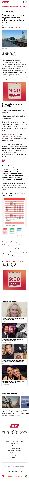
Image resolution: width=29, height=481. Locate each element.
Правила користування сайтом (14, 468)
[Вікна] (5, 2)
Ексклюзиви (5, 6)
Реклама (14, 457)
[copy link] (14, 54)
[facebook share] (3, 54)
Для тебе (5, 11)
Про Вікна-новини (14, 448)
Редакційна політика (14, 450)
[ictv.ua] (19, 476)
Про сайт (14, 446)
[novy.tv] (26, 476)
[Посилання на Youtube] (12, 432)
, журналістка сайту (12, 25)
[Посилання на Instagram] (16, 432)
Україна (20, 261)
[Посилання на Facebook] (8, 432)
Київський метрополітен (10, 136)
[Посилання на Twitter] (21, 432)
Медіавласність (14, 453)
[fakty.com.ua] (10, 476)
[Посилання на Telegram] (4, 432)
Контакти (14, 455)
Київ (7, 261)
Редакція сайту (14, 443)
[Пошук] (23, 2)
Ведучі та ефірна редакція (14, 441)
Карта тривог (14, 6)
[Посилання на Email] (25, 432)
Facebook (6, 48)
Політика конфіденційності (14, 471)
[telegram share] (7, 54)
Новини (12, 11)
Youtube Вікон (6, 256)
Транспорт (13, 261)
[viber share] (11, 54)
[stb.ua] (3, 476)
